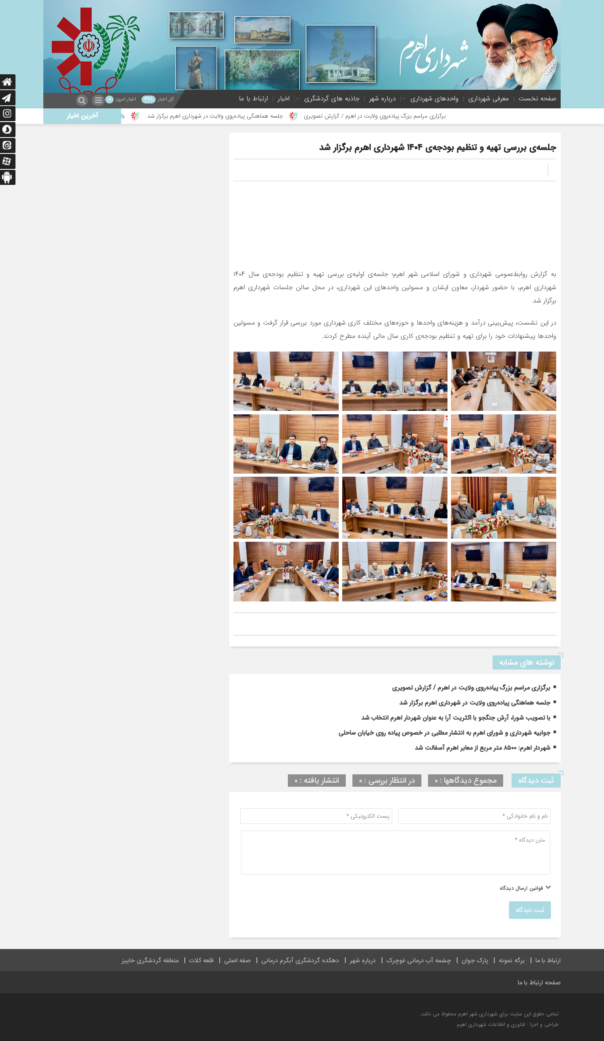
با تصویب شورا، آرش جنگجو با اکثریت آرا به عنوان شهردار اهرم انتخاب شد (455, 718)
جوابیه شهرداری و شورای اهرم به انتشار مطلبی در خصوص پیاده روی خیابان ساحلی (444, 733)
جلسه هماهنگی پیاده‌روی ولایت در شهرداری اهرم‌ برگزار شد (262, 116)
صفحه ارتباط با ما (539, 982)
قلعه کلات (201, 960)
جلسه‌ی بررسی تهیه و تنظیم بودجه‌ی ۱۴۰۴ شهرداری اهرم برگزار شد (437, 147)
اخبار (284, 98)
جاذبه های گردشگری (331, 98)
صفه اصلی (237, 960)
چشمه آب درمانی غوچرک (418, 960)
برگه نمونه (512, 960)
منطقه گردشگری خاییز (150, 960)
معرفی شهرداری (488, 98)
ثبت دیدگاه (530, 910)
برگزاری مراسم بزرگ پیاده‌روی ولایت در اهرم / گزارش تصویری (422, 116)
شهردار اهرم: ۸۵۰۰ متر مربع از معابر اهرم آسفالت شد (482, 748)
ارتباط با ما (253, 98)
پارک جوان (475, 960)
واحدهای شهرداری (434, 98)
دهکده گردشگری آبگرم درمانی (300, 960)
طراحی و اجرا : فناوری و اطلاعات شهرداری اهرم (507, 1024)
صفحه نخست (537, 98)
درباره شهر (382, 98)
